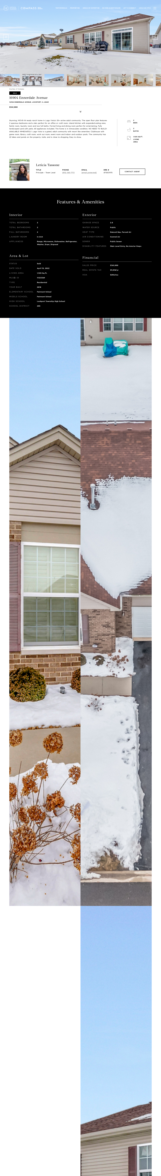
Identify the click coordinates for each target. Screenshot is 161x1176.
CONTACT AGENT (132, 172)
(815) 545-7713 (68, 173)
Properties (75, 8)
